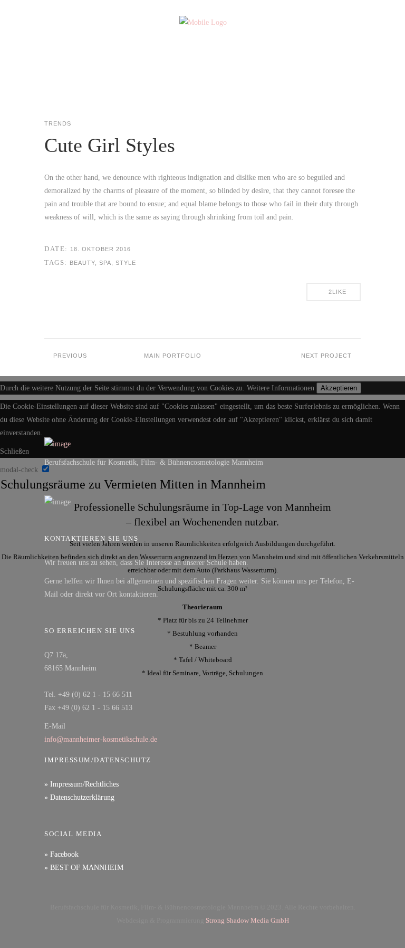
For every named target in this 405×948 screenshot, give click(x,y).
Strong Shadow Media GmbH (247, 920)
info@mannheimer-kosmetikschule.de (100, 739)
